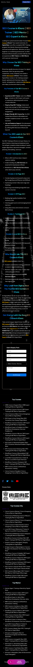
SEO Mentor (26, 82)
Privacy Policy (6, 487)
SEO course (8, 261)
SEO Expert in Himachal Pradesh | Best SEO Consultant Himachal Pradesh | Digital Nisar (18, 444)
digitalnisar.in (14, 328)
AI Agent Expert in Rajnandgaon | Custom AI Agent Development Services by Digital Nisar (17, 549)
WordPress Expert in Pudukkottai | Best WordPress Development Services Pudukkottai (16, 429)
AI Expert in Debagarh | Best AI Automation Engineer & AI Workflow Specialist (16, 634)
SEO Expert (10, 76)
